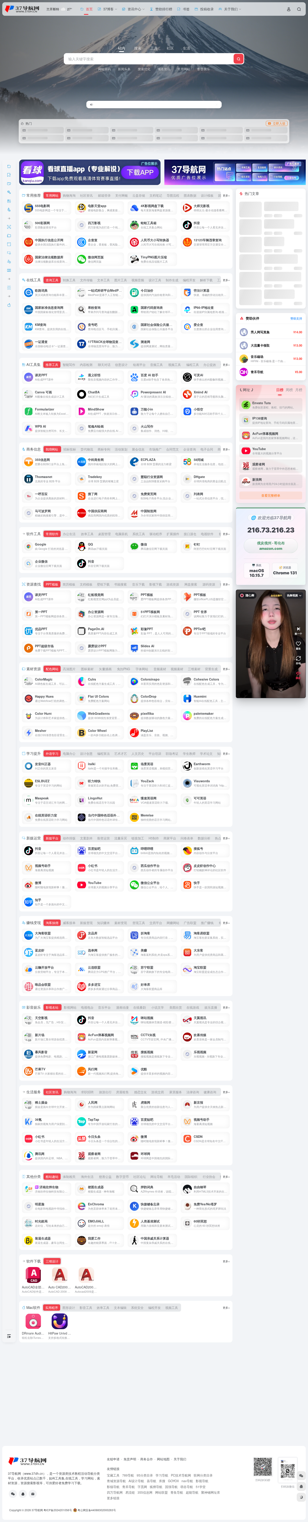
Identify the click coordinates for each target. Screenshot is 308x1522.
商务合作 (146, 1459)
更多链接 (113, 1498)
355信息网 (145, 1492)
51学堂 (201, 1486)
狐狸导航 (156, 1486)
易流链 (130, 1492)
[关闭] (216, 104)
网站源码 (104, 69)
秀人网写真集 (260, 332)
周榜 (289, 389)
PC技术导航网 (181, 1475)
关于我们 (180, 1459)
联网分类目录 (203, 1475)
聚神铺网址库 (210, 1492)
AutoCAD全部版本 (43, 1287)
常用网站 (183, 69)
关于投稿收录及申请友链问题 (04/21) (117, 104)
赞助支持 (296, 318)
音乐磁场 (257, 356)
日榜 (279, 389)
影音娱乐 (203, 69)
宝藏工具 (113, 1475)
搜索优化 (144, 69)
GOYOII (173, 1481)
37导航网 (37, 1510)
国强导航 (171, 1486)
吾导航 (151, 1481)
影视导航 (202, 1481)
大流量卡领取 (260, 345)
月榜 (298, 389)
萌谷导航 (186, 1486)
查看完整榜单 (270, 495)
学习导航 (162, 1475)
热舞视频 (292, 595)
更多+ (226, 195)
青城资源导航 (116, 1481)
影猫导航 (113, 1486)
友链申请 (113, 1459)
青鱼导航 (176, 1492)
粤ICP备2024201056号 (58, 1510)
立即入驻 (279, 123)
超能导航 (192, 1492)
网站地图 (163, 1459)
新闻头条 (124, 69)
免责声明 (130, 1459)
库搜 (162, 1481)
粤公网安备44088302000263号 (96, 1510)
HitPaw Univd (63, 1333)
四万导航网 (115, 1492)
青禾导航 (257, 372)
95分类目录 (145, 1475)
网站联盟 (161, 1492)
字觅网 (142, 1486)
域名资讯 (164, 69)
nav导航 (187, 1481)
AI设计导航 (136, 1481)
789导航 (128, 1475)
